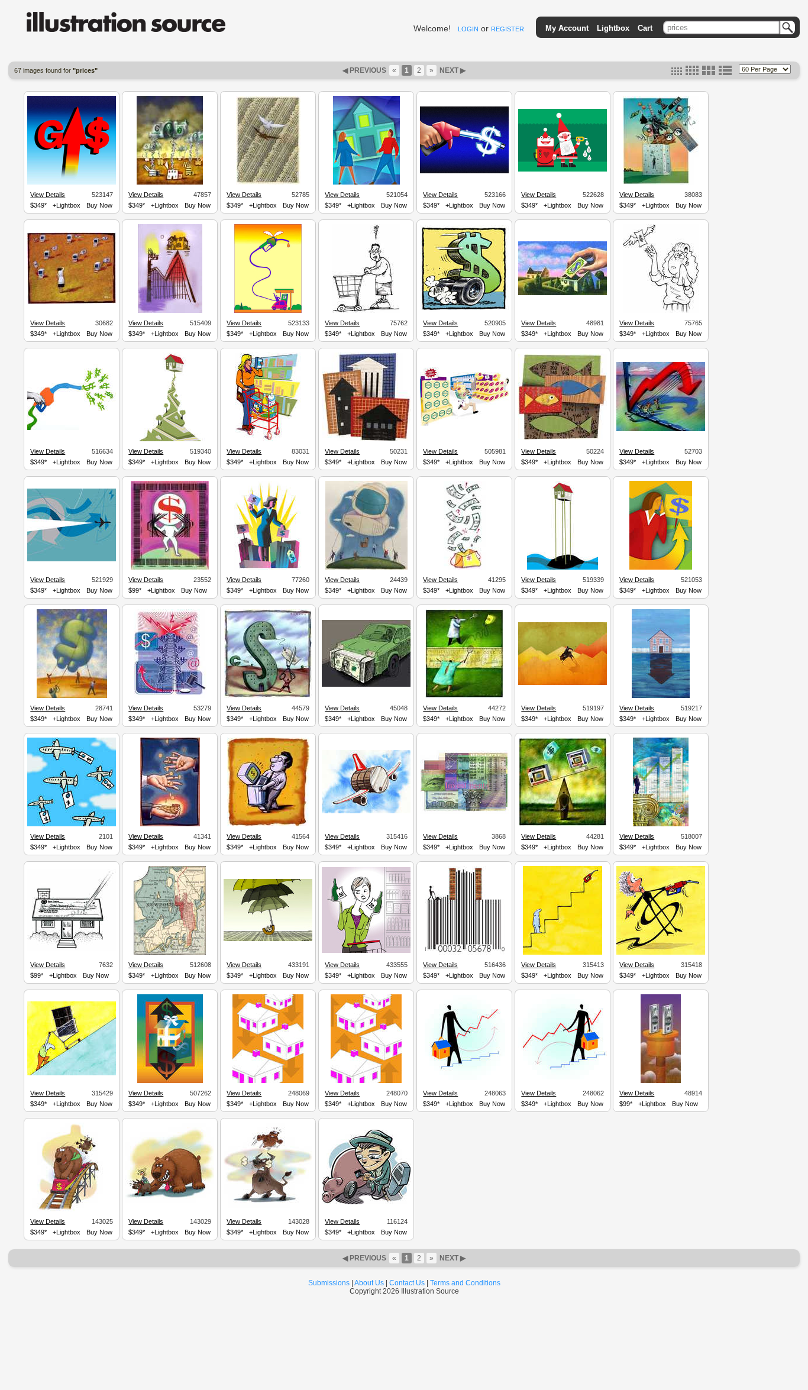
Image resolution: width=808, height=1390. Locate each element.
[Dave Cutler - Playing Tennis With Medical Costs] (464, 696)
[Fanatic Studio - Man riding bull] (562, 683)
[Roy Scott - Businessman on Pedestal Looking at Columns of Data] (661, 824)
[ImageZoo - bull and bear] (268, 1210)
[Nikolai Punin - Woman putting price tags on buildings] (268, 568)
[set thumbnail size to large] (708, 73)
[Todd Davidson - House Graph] (170, 311)
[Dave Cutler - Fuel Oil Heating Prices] (170, 183)
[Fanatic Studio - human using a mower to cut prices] (464, 953)
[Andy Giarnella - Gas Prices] (71, 183)
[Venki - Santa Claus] (562, 170)
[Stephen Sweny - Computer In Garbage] (268, 824)
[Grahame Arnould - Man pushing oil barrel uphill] (71, 1074)
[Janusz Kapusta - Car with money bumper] (366, 685)
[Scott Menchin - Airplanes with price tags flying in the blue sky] (71, 824)
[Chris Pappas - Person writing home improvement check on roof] (71, 949)
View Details (47, 194)
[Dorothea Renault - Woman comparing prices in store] (366, 951)
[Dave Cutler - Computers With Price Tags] (71, 302)
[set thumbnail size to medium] (692, 73)
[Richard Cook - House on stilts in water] (562, 568)
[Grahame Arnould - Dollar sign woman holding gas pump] (660, 953)
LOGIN (468, 29)
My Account (567, 28)
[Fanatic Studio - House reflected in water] (661, 696)
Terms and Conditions (465, 1283)
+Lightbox (66, 205)
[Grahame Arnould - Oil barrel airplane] (366, 811)
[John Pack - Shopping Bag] (661, 183)
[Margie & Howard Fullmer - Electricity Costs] (661, 1081)
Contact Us (407, 1283)
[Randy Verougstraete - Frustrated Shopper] (366, 311)
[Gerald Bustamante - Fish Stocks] (562, 438)
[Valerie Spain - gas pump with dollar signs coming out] (71, 428)
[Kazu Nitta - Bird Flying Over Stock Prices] (268, 183)
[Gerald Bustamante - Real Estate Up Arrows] (366, 439)
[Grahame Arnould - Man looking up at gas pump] (562, 953)
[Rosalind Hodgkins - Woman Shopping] (268, 439)
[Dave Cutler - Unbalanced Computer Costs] (563, 824)
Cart (645, 28)
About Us (369, 1283)
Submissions (329, 1283)
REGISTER (507, 29)
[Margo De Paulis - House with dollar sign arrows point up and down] (170, 1081)
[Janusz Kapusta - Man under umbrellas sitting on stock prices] (268, 939)
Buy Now (99, 205)
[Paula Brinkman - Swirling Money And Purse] (465, 568)
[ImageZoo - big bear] (169, 1210)
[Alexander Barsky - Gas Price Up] (268, 311)
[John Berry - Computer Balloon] (366, 568)
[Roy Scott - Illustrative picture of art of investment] (464, 812)
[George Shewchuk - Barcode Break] (170, 568)
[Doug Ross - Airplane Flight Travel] (71, 560)
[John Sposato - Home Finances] (562, 293)
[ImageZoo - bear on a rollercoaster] (71, 1210)
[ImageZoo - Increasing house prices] (366, 1081)
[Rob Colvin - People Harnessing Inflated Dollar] (72, 696)
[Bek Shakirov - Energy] (170, 696)
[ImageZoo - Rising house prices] (464, 1080)
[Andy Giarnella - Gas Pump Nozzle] (464, 171)
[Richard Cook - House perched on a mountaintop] (169, 439)
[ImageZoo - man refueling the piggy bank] (366, 1202)
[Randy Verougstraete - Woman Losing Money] (661, 311)
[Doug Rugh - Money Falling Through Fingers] (170, 824)
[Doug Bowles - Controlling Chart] (660, 429)
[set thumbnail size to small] (676, 73)
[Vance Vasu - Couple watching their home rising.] (366, 183)
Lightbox (613, 28)
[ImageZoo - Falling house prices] (562, 1081)
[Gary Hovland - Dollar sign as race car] (464, 310)
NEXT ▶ (452, 70)
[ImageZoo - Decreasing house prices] (267, 1081)
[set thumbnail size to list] (725, 73)
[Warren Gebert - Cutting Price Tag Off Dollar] (268, 696)
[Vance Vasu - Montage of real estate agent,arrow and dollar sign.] (660, 568)
